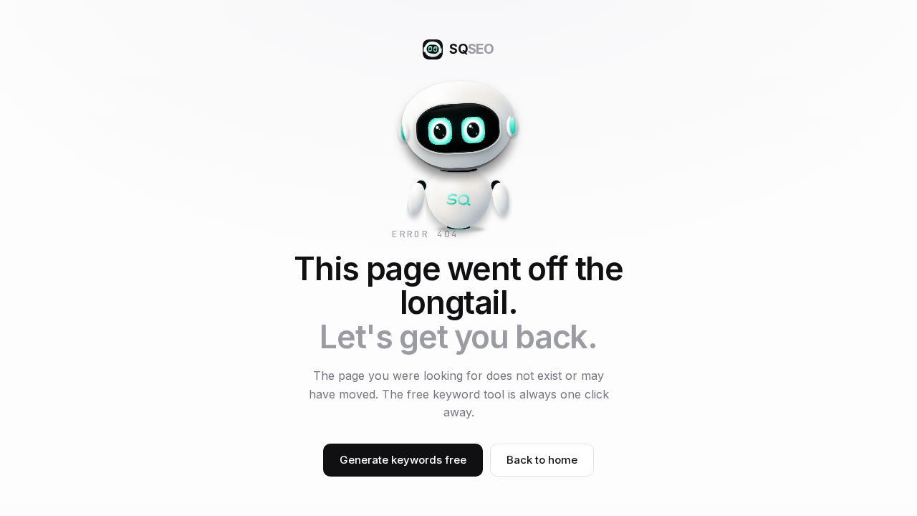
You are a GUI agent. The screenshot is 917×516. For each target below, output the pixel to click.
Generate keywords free (403, 460)
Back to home (541, 460)
